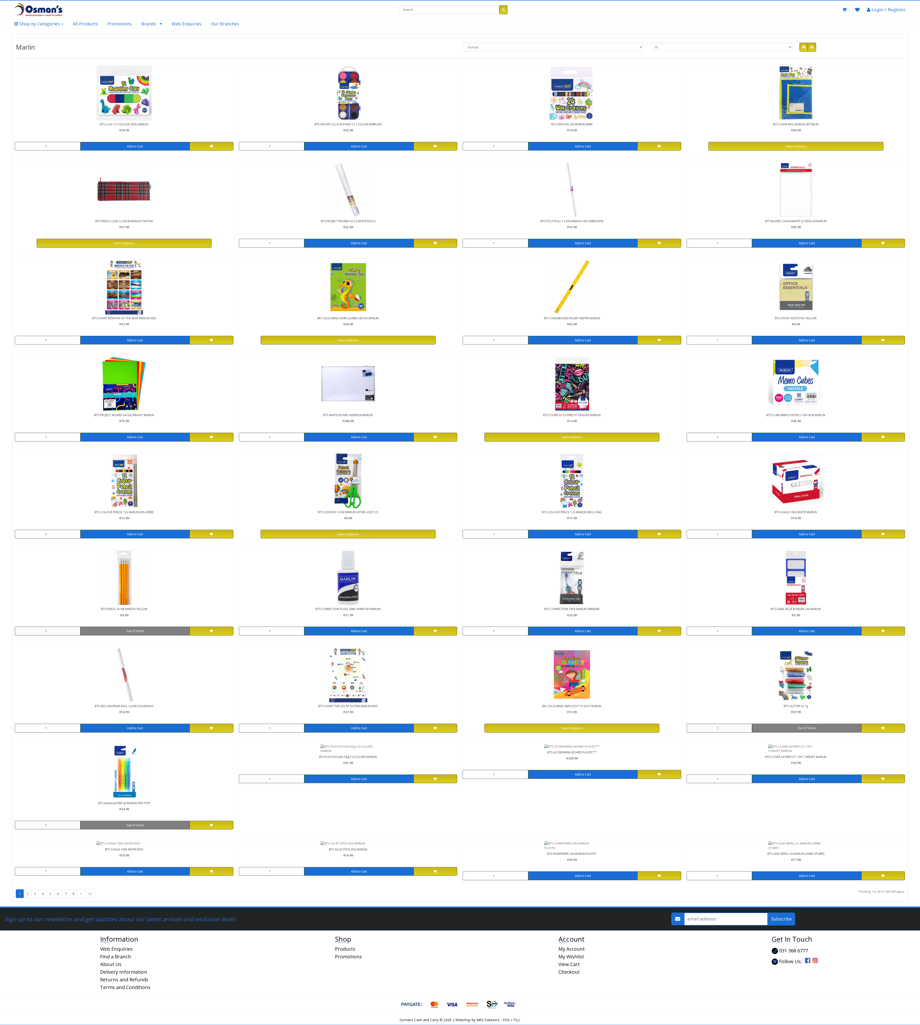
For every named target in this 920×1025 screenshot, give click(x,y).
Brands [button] (150, 24)
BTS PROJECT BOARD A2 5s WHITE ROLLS (348, 221)
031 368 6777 (793, 950)
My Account (571, 949)
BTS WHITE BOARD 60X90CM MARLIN (348, 415)
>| (90, 893)
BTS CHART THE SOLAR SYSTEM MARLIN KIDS (348, 706)
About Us (110, 964)
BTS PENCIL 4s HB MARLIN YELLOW (124, 609)
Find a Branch (115, 956)
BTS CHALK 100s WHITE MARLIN (796, 512)
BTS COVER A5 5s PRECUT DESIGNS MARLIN (572, 415)
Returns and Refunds (124, 979)
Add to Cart (135, 146)
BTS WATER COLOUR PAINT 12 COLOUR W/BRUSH (348, 124)
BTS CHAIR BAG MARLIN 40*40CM (795, 124)
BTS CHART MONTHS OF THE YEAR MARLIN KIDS (124, 318)
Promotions (119, 24)
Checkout (569, 972)
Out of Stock (135, 631)
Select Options (795, 146)
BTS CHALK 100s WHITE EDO (124, 849)
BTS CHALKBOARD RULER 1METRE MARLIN (572, 318)
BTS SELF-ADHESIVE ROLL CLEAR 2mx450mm (124, 706)
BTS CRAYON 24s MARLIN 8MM (571, 124)
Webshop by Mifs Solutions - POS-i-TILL (487, 1020)
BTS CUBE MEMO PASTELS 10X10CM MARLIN (795, 415)
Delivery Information (123, 972)
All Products (85, 24)
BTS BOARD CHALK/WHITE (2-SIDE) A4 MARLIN (796, 221)
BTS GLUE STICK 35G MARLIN (348, 849)
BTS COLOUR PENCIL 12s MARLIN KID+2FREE (124, 512)
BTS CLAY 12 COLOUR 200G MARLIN (124, 124)
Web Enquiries (186, 24)
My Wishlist (571, 956)
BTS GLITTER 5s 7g (796, 706)
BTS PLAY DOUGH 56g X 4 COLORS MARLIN (348, 757)
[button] (844, 10)
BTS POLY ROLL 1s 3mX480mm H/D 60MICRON (571, 221)
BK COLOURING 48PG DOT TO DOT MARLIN (571, 706)
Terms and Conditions (125, 987)
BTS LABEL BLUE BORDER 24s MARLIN (796, 609)
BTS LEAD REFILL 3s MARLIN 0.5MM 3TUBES (795, 854)
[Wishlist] (857, 10)
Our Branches (225, 24)
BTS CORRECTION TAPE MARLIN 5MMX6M (571, 609)
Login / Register (888, 9)
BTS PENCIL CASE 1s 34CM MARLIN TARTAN (124, 221)
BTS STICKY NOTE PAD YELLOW (795, 318)
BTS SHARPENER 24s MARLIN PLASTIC (572, 854)
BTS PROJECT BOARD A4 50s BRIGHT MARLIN (124, 415)
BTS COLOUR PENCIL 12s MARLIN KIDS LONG (572, 512)
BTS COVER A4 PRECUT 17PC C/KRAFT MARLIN (795, 757)
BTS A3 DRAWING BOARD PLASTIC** (572, 752)
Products (345, 949)
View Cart (569, 964)
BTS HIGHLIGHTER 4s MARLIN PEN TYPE (124, 803)
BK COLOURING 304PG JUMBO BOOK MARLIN (348, 318)
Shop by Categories (39, 24)
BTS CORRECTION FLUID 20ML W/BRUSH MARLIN (348, 609)
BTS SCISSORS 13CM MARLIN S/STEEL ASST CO (348, 512)
